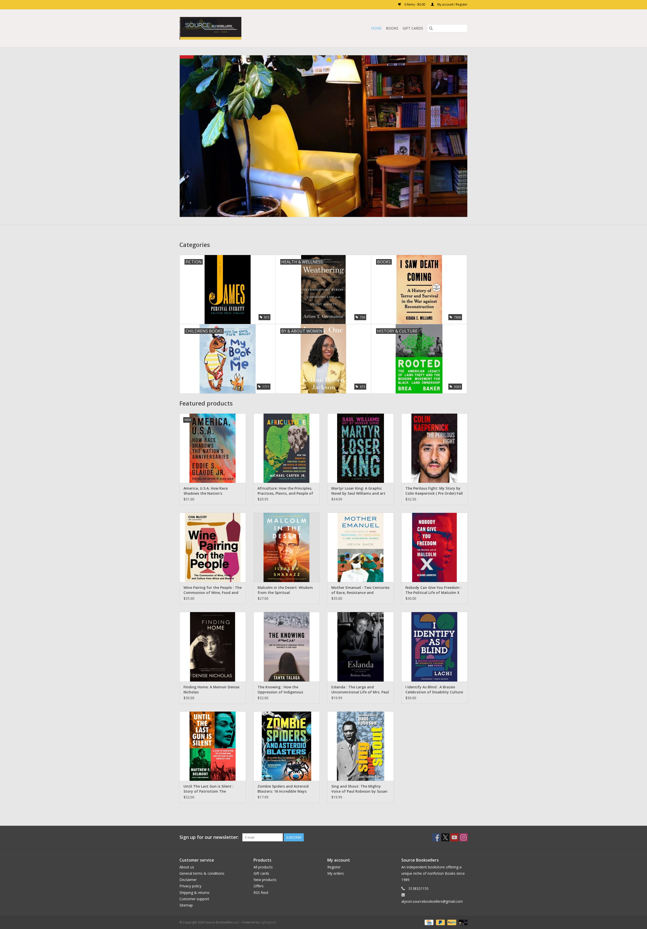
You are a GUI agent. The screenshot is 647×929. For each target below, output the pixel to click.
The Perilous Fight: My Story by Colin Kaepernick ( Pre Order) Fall (434, 491)
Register (334, 867)
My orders (335, 873)
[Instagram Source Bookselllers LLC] (463, 837)
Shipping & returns (194, 892)
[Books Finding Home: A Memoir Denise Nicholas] (212, 646)
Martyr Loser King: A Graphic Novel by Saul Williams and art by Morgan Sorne (358, 491)
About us (186, 867)
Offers (258, 886)
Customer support (194, 898)
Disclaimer (188, 879)
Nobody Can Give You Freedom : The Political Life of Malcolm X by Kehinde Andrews (433, 590)
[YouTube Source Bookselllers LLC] (454, 837)
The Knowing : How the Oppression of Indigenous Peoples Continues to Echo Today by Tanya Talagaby (281, 690)
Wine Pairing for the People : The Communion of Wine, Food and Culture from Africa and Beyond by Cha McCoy (212, 590)
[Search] (431, 28)
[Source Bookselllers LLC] (235, 28)
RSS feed (260, 892)
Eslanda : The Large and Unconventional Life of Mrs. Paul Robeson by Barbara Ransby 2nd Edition (360, 690)
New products (264, 879)
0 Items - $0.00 (415, 4)
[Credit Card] (428, 922)
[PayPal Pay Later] (440, 922)
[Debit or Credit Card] (462, 922)
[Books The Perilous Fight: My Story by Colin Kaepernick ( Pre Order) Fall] (434, 448)
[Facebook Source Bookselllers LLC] (436, 837)
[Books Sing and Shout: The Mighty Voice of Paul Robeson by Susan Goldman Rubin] (360, 746)
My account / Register (452, 4)
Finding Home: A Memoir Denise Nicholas (211, 689)
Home (376, 28)
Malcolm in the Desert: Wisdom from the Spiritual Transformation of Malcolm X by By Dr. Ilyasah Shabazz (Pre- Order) (285, 590)
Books (392, 28)
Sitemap (186, 905)
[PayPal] (451, 922)
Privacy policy (190, 886)
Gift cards (413, 28)
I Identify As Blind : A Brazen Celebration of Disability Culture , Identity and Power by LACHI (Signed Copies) (434, 690)
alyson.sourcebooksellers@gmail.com (432, 901)
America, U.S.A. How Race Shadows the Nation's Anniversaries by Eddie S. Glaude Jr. (211, 491)
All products (263, 867)
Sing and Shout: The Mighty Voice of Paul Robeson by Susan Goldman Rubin (359, 789)
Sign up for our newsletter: (209, 837)
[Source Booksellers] (323, 136)
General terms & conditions (201, 873)
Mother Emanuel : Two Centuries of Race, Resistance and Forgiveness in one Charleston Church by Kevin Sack (360, 590)
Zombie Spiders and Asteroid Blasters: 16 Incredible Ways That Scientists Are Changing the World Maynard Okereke (283, 789)
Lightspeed (268, 922)
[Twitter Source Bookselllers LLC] (445, 837)
